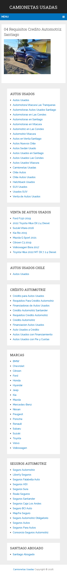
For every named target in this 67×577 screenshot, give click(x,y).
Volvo (16, 443)
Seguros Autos (21, 522)
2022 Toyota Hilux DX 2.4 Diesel (31, 223)
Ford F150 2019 (22, 218)
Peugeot (18, 414)
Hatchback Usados (24, 182)
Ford (15, 375)
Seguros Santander (24, 498)
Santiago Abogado (24, 554)
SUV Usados (20, 186)
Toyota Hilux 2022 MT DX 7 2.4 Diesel (34, 252)
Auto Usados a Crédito (26, 329)
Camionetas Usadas (33, 7)
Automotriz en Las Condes (28, 129)
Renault (17, 423)
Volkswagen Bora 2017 (26, 247)
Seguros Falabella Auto (26, 479)
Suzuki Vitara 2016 (23, 228)
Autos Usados (21, 100)
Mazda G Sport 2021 (24, 237)
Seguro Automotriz (24, 469)
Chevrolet (18, 366)
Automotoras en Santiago (28, 119)
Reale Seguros (21, 493)
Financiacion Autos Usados (28, 324)
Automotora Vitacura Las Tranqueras (34, 104)
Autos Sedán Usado (24, 148)
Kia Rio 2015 (20, 232)
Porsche (17, 419)
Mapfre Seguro (21, 513)
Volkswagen (20, 447)
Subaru (17, 428)
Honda (17, 380)
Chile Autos (19, 172)
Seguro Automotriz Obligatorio (30, 518)
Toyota (17, 438)
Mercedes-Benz (22, 404)
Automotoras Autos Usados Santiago (34, 109)
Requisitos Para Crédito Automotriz (33, 300)
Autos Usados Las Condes (28, 157)
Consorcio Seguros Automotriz (30, 532)
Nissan (16, 409)
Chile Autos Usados (24, 177)
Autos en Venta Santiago (27, 138)
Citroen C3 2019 (22, 242)
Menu (5, 16)
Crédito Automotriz (24, 320)
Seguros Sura (20, 489)
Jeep (16, 390)
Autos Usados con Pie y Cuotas (31, 339)
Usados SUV (20, 191)
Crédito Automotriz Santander (30, 310)
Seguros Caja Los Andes (27, 503)
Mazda (17, 399)
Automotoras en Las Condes (29, 114)
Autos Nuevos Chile (24, 143)
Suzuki (16, 433)
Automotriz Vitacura (24, 133)
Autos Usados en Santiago (28, 153)
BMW (16, 361)
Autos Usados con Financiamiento (33, 334)
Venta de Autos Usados (26, 196)
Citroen (17, 370)
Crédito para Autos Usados (28, 295)
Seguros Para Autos (24, 527)
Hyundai (17, 385)
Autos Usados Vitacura (26, 162)
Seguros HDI (20, 484)
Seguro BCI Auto (22, 508)
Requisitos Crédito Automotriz (30, 315)
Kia (14, 394)
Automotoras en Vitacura (27, 124)
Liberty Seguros (22, 474)
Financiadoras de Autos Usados (31, 305)
